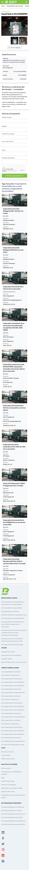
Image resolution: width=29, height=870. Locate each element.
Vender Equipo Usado (7, 781)
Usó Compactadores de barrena (11, 689)
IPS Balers (6, 456)
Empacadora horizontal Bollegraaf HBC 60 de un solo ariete (13, 250)
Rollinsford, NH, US (9, 304)
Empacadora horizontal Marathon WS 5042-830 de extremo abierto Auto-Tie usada (14, 561)
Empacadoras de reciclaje (15, 6)
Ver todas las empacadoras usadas (12, 644)
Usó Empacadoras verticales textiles (12, 618)
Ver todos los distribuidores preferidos (13, 824)
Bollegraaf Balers (8, 220)
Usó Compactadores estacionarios (12, 678)
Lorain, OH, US (7, 386)
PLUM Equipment (8, 497)
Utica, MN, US (7, 345)
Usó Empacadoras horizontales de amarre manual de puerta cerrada (11, 640)
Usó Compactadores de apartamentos (13, 692)
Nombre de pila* (7, 117)
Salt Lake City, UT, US (9, 579)
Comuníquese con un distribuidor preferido (11, 773)
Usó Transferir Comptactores (10, 675)
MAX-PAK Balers (8, 337)
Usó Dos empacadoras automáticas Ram (14, 615)
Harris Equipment (8, 67)
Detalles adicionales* (8, 158)
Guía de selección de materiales (11, 655)
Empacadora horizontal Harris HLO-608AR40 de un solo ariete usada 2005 (14, 522)
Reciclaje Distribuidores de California (12, 807)
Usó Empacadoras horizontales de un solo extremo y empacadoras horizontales (12, 624)
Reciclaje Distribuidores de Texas (11, 810)
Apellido (4, 126)
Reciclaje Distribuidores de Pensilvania (13, 821)
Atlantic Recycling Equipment (12, 300)
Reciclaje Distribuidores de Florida (11, 817)
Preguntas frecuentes (8, 652)
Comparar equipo (6, 659)
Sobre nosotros (6, 768)
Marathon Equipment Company (13, 570)
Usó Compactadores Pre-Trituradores (12, 685)
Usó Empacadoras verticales (10, 611)
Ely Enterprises (8, 382)
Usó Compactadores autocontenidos (12, 682)
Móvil (3, 150)
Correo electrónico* (8, 141)
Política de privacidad (8, 759)
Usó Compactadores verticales (10, 672)
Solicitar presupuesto (13, 176)
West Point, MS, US (9, 501)
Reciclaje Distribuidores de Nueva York (13, 814)
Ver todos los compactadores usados (12, 744)
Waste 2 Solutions (9, 460)
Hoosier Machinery (9, 224)
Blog (2, 777)
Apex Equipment (8, 341)
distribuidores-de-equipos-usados (11, 788)
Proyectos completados (8, 784)
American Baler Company (11, 378)
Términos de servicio (7, 752)
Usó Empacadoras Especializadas (11, 608)
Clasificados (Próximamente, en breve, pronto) (13, 796)
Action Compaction (9, 574)
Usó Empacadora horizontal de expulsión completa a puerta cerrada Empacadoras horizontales (14, 632)
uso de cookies (5, 755)
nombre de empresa (8, 134)
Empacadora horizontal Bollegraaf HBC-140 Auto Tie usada (13, 211)
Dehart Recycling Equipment (12, 421)
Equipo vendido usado (8, 791)
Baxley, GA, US (7, 464)
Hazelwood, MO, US (9, 425)
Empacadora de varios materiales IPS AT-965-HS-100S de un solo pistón (14, 447)
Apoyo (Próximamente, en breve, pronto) (14, 662)
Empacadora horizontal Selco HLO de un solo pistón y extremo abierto (14, 408)
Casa (2, 6)
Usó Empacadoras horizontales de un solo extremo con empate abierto (12, 603)
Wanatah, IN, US (8, 228)
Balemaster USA (8, 492)
